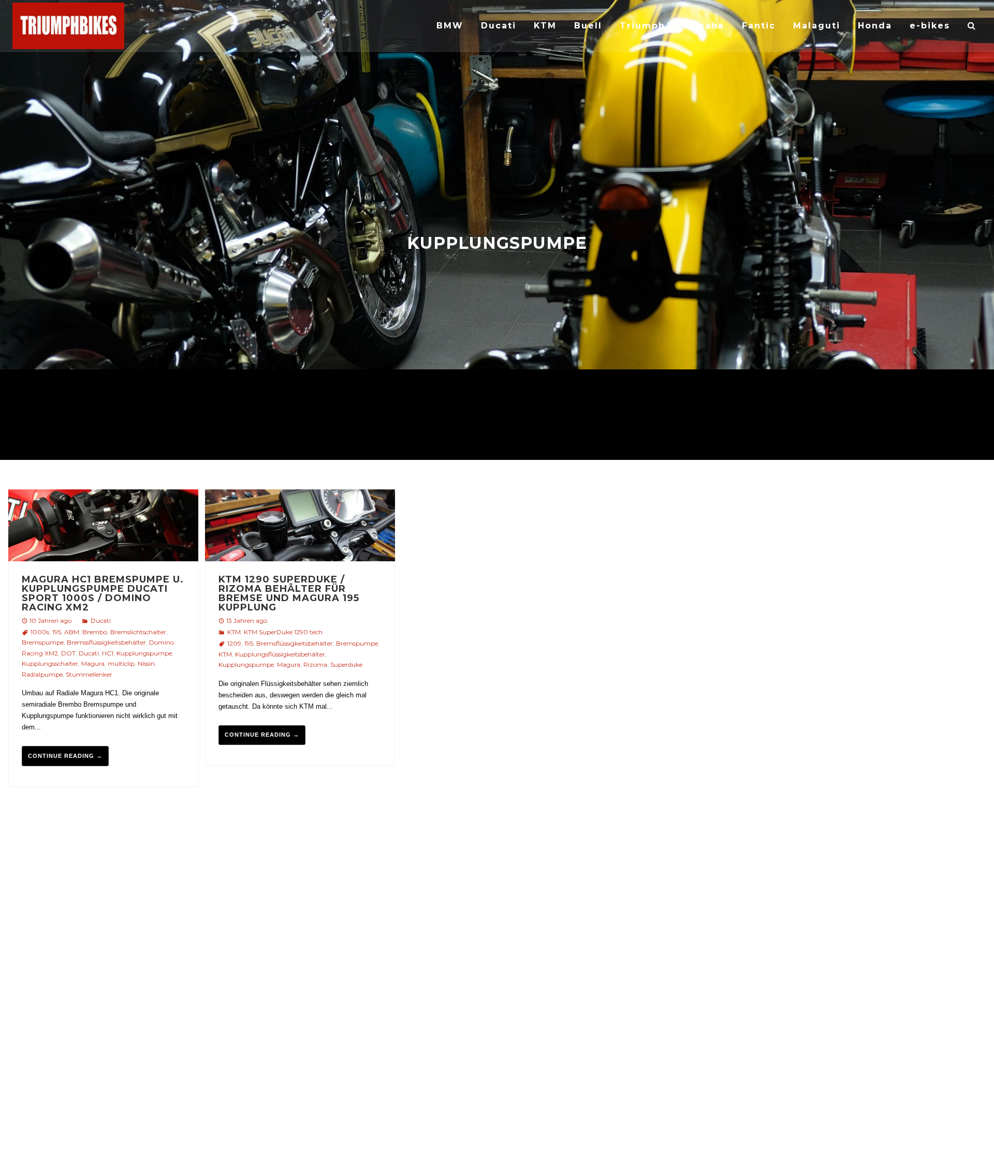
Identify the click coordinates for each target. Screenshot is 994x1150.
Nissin (146, 663)
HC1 (107, 653)
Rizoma (315, 664)
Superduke (346, 664)
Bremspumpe (43, 642)
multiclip (121, 663)
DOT (68, 653)
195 (56, 632)
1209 (234, 643)
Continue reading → (65, 756)
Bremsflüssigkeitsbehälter (294, 643)
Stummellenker (89, 674)
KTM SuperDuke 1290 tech (283, 632)
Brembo (94, 632)
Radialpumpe (42, 674)
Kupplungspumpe (144, 653)
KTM (234, 632)
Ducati (101, 620)
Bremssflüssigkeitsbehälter (106, 642)
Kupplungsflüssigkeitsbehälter (280, 654)
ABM (71, 632)
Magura (93, 663)
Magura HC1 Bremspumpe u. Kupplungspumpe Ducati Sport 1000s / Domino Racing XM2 (103, 593)
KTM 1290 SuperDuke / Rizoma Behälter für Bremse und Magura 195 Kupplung (288, 593)
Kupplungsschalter (50, 663)
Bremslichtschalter (138, 632)
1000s (40, 632)
